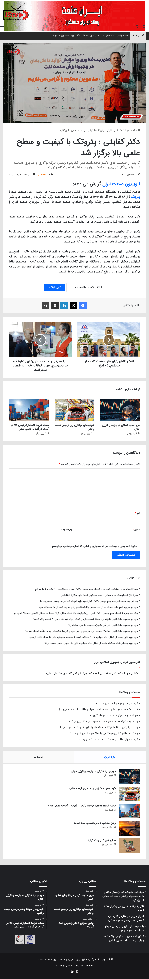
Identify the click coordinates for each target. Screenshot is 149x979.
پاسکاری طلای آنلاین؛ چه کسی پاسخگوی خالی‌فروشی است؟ (103, 733)
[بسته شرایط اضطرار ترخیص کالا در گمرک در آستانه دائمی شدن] (29, 410)
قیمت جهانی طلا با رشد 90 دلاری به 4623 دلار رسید (108, 739)
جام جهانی (133, 577)
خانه (135, 130)
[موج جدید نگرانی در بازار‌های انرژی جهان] (120, 410)
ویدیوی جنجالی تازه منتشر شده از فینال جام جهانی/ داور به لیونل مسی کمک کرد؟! (91, 643)
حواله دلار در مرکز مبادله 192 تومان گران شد (113, 715)
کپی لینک (55, 287)
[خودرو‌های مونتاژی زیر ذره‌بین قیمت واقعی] (74, 410)
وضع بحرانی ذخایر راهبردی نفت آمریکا (95, 823)
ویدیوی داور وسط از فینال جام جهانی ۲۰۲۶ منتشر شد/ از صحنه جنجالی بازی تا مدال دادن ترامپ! (83, 637)
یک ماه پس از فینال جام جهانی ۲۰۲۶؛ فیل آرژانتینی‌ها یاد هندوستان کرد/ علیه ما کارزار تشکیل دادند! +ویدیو (76, 613)
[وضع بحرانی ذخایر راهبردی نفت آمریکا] (129, 828)
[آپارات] (72, 972)
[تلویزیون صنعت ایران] (16, 11)
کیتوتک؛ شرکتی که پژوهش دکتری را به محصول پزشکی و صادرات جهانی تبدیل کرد (123, 896)
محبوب (38, 757)
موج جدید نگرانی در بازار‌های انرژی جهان (121, 427)
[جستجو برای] (144, 27)
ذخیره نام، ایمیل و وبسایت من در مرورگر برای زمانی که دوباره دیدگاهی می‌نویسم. (94, 546)
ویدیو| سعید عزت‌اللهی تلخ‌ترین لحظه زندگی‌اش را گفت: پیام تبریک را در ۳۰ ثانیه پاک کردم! (85, 619)
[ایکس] (73, 305)
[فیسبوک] (83, 305)
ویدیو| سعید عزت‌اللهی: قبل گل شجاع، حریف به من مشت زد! (103, 625)
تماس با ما (79, 966)
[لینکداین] (64, 305)
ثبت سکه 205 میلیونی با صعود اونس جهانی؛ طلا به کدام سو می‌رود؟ (98, 709)
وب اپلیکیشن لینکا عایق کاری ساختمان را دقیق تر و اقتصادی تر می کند (97, 727)
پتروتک (135, 197)
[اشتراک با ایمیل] (55, 305)
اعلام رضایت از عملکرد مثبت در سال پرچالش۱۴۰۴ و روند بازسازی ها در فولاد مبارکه (85, 35)
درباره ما (90, 966)
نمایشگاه (125, 130)
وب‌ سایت (66, 529)
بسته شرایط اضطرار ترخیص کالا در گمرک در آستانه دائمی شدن (30, 427)
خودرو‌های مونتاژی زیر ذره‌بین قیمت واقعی (74, 427)
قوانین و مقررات (63, 966)
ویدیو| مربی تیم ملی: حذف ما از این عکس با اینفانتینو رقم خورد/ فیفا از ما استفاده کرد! (88, 607)
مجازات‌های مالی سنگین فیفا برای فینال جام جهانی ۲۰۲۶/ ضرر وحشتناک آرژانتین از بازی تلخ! (86, 589)
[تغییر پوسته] (137, 27)
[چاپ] (45, 305)
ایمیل (136, 529)
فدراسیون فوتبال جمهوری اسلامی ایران (117, 662)
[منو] (2, 27)
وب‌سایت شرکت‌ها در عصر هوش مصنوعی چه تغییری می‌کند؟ (102, 721)
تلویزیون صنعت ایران (121, 184)
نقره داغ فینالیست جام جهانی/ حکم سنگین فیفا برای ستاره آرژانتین (99, 595)
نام (137, 513)
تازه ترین (109, 757)
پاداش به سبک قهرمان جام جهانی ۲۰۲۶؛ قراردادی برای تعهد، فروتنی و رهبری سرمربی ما (89, 601)
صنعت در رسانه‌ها (129, 692)
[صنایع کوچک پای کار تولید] (129, 845)
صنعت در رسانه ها (135, 881)
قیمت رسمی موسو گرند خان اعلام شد (116, 703)
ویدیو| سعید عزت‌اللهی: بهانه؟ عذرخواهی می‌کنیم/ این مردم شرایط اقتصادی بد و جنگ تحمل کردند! (81, 631)
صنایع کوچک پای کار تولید (102, 840)
